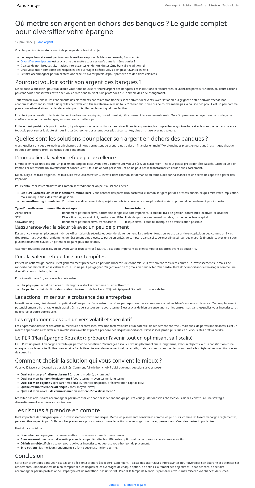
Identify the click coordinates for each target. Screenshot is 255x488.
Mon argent (172, 5)
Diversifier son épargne (36, 61)
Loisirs (187, 5)
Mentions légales (135, 485)
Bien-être (200, 5)
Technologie (231, 5)
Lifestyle (214, 5)
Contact (114, 485)
